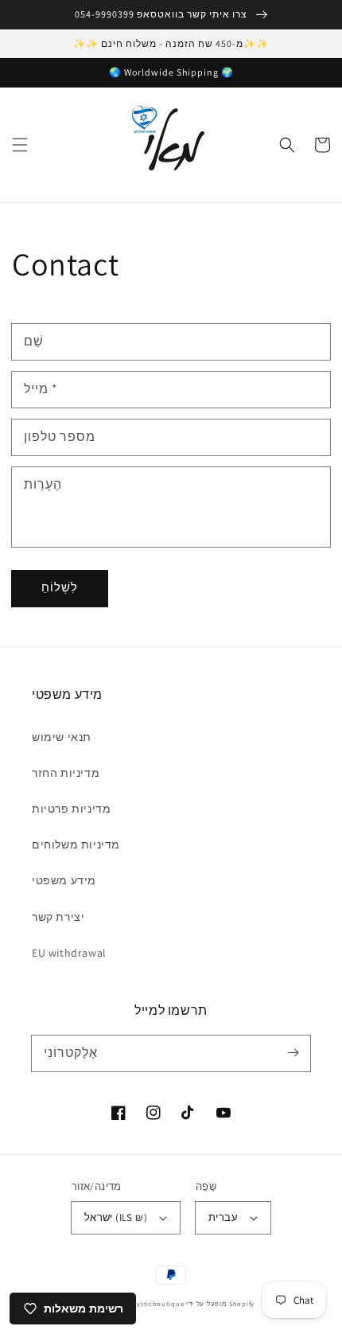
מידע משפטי (64, 880)
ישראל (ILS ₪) (115, 1217)
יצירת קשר (58, 917)
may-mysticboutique (150, 1303)
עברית (223, 1217)
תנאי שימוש (61, 737)
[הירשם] (292, 1053)
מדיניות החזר (65, 773)
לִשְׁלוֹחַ (59, 587)
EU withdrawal (69, 953)
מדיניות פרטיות (71, 809)
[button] (19, 144)
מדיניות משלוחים (76, 844)
